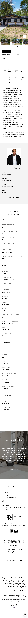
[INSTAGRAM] (8, 541)
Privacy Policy (20, 560)
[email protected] (6, 48)
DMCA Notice (14, 605)
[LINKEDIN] (12, 541)
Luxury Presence (14, 552)
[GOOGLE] (19, 541)
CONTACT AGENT (14, 197)
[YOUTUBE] (16, 541)
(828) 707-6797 (7, 180)
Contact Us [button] (14, 469)
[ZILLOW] (23, 541)
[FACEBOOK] (4, 541)
